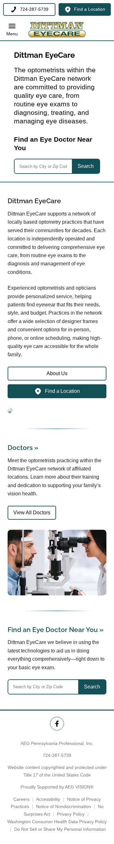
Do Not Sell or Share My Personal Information (60, 829)
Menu (12, 34)
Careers (21, 799)
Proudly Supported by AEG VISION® (57, 786)
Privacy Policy (71, 814)
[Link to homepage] (57, 29)
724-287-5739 (57, 755)
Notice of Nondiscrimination (63, 806)
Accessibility (48, 799)
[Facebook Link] (57, 723)
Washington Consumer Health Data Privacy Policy (57, 821)
